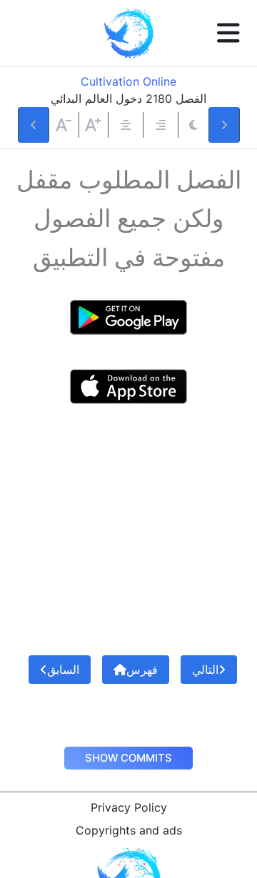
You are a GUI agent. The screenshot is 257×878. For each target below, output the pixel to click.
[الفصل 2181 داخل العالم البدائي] (224, 125)
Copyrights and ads (129, 830)
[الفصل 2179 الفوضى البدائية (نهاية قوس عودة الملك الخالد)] (33, 125)
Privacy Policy (129, 807)
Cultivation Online (128, 81)
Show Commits (128, 758)
